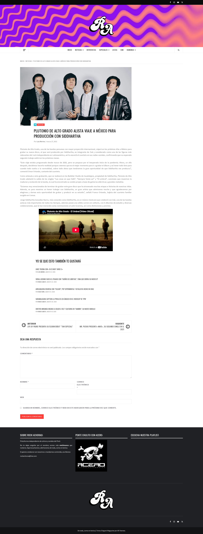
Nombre (24, 382)
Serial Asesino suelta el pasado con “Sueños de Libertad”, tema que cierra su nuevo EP (67, 279)
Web (22, 397)
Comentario (26, 353)
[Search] (178, 50)
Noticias (78, 49)
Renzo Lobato (42, 282)
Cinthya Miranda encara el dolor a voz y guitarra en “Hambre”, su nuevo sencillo (65, 309)
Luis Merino (41, 141)
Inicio (70, 49)
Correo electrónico (82, 385)
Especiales (103, 49)
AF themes (121, 531)
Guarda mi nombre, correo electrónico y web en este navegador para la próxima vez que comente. (70, 408)
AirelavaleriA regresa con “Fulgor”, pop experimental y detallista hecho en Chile (65, 289)
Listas (114, 49)
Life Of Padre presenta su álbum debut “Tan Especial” (50, 325)
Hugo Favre (41, 292)
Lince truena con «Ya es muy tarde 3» (49, 269)
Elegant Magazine (107, 531)
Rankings (130, 49)
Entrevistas (91, 49)
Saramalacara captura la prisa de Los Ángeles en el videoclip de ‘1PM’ (61, 299)
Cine (122, 49)
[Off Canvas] (24, 50)
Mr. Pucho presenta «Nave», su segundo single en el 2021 (102, 326)
